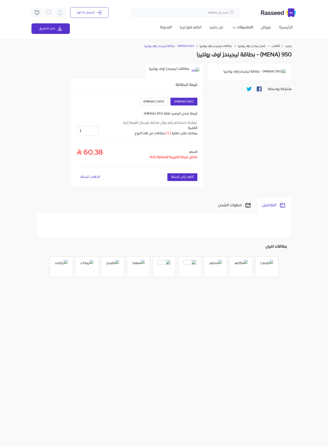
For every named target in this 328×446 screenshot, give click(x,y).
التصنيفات (245, 27)
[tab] (174, 71)
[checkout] (36, 12)
